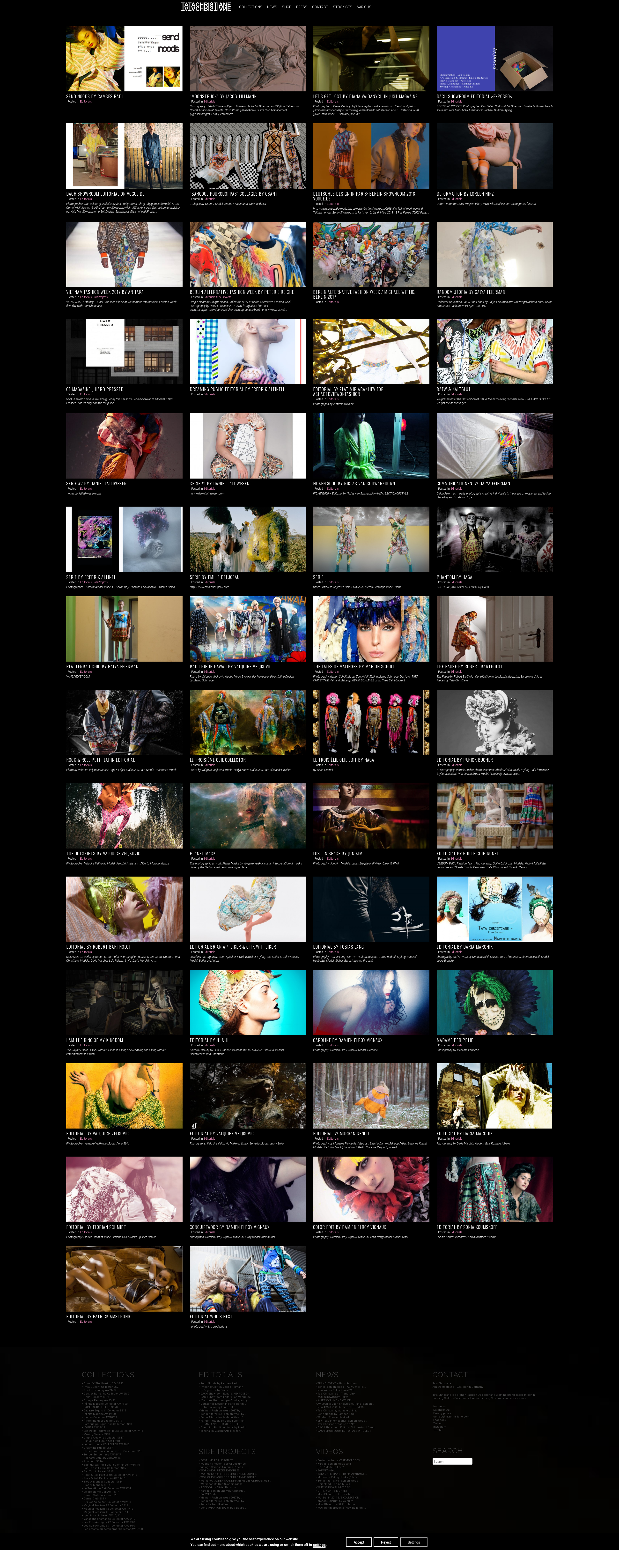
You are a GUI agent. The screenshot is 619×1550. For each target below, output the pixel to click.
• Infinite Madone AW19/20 (99, 1414)
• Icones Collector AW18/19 (99, 1417)
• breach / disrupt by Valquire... (335, 1501)
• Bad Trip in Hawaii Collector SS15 (104, 1468)
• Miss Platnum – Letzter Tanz (335, 1494)
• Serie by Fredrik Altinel (214, 1504)
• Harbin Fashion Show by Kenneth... (222, 1490)
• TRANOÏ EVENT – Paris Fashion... (337, 1383)
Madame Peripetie (455, 1040)
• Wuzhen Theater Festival (332, 1417)
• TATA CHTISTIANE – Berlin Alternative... (341, 1474)
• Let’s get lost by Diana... (214, 1390)
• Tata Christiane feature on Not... (336, 1424)
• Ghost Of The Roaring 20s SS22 (102, 1383)
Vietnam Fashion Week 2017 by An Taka (105, 292)
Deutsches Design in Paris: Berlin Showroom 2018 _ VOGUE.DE (365, 196)
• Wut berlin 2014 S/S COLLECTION (337, 1497)
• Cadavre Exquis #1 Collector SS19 (104, 1410)
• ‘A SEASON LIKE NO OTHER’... (335, 1400)
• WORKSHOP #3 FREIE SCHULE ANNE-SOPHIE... (228, 1477)
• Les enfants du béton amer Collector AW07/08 (112, 1529)
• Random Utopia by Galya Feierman (221, 1420)
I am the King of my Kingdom (94, 1040)
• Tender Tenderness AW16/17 (101, 1454)
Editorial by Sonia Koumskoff (467, 1227)
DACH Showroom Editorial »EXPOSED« (474, 96)
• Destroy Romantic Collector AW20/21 (106, 1393)
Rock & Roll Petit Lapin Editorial (100, 760)
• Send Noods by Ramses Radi (218, 1383)
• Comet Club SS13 (94, 1498)
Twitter (437, 1423)
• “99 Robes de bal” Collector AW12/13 (106, 1502)
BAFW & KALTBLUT (454, 389)
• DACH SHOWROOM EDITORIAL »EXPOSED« (343, 1430)
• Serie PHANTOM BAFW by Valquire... (223, 1507)
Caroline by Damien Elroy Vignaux (348, 1040)
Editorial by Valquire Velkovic (97, 1133)
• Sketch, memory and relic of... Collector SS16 (112, 1451)
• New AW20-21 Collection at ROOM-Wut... (342, 1407)
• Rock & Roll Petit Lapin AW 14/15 (103, 1478)
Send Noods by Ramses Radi (94, 96)
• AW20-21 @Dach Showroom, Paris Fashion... (345, 1403)
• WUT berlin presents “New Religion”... (341, 1507)
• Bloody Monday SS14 (96, 1485)
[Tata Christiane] (206, 6)
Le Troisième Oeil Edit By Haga (343, 760)
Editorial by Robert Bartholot (98, 947)
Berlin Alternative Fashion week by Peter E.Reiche (242, 292)
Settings (414, 1542)
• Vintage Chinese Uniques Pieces (221, 1467)
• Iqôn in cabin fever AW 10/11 (101, 1515)
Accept (359, 1542)
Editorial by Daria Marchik (465, 947)
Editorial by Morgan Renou (341, 1133)
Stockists (342, 7)
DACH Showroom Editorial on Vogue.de (105, 194)
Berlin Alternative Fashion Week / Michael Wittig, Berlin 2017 (364, 294)
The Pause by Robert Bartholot (470, 666)
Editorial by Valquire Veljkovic (222, 1133)
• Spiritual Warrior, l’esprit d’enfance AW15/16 (111, 1464)
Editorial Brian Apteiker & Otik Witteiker (233, 947)
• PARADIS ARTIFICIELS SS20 (100, 1407)
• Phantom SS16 (92, 1461)
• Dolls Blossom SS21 (95, 1397)
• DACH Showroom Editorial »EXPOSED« (224, 1393)
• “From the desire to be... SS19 (102, 1420)
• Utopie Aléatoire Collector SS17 (103, 1437)
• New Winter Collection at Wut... (336, 1390)
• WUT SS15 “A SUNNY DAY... (334, 1487)
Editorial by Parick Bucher (465, 760)
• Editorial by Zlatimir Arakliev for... (220, 1430)
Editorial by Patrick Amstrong (98, 1316)
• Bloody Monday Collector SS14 (102, 1481)
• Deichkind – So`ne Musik (333, 1484)
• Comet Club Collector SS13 (100, 1495)
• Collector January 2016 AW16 (101, 1458)
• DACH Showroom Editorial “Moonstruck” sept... (346, 1427)
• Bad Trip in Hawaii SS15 (97, 1471)
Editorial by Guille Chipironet (468, 853)
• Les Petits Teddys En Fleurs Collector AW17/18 (112, 1430)
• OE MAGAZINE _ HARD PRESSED (220, 1424)
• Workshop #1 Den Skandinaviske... (222, 1484)
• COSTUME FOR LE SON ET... (217, 1460)
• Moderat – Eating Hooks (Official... (338, 1477)
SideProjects (100, 297)
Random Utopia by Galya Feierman (471, 292)
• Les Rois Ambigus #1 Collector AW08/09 (108, 1525)
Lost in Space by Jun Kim (337, 853)
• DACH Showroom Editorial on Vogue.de (225, 1397)
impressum (440, 1406)
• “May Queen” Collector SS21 (101, 1386)
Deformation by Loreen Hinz (465, 194)
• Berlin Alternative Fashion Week (337, 1480)
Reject (386, 1542)
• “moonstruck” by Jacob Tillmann (221, 1386)
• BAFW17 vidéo (208, 1494)
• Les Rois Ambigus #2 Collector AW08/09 (108, 1522)
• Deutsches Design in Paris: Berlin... (222, 1403)
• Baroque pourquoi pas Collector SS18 (107, 1424)
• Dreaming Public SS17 (97, 1447)
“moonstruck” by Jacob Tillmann (223, 96)
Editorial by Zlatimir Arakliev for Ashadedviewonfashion (348, 391)
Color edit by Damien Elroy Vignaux (349, 1227)
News (272, 7)
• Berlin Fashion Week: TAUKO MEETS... (341, 1386)
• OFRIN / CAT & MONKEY (331, 1490)
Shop (286, 7)
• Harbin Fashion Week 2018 (333, 1463)
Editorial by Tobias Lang (338, 947)
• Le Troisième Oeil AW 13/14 (100, 1491)
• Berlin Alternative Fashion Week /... (222, 1417)
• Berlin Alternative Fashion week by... (222, 1414)
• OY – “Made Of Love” (330, 1467)
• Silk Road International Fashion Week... (341, 1420)
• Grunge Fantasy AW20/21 (98, 1400)
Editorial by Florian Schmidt (96, 1227)
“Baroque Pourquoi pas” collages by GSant (234, 194)
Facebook (439, 1420)
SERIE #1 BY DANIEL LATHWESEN (220, 483)
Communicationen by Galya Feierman (473, 483)
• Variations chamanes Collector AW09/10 (108, 1518)
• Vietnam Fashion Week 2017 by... (220, 1410)
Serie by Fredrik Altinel (91, 577)
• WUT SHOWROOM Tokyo (332, 1397)
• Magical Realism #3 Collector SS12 (105, 1505)
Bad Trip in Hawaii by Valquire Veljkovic (231, 666)
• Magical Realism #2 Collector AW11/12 (107, 1508)
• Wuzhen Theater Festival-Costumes (222, 1463)
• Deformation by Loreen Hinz (218, 1407)
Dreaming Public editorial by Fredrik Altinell (237, 389)
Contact (320, 7)
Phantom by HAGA (454, 577)
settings (319, 1545)
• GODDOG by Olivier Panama (217, 1487)
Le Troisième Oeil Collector (218, 760)
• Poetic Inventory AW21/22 (99, 1390)
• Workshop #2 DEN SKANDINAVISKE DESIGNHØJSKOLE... (235, 1480)
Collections (250, 7)
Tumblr (437, 1430)
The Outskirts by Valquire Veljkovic (103, 853)
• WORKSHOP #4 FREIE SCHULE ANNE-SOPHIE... (228, 1474)
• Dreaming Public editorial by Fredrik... (224, 1427)
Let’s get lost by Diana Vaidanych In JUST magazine (365, 96)
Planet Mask (203, 853)
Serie (318, 577)
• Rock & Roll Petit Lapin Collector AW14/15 (109, 1474)
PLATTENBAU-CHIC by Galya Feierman (102, 666)
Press (301, 7)
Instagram (439, 1426)
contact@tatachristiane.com (451, 1416)
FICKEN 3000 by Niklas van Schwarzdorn (354, 483)
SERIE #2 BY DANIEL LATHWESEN (96, 483)
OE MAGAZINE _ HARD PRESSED (95, 389)
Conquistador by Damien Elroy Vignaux (230, 1227)
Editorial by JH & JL (209, 1040)
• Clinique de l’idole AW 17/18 (101, 1441)
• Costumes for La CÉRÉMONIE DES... (339, 1460)
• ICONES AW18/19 (93, 1427)
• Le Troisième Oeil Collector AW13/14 (106, 1488)
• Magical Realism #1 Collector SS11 (105, 1512)
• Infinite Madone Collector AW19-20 (104, 1403)
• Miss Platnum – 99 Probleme (335, 1504)
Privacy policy (442, 1413)
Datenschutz (441, 1409)
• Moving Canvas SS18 (96, 1434)
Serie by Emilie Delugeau (215, 577)
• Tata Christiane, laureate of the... (337, 1410)
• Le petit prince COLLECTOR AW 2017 (105, 1444)
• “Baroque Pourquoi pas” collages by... (224, 1400)
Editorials (86, 101)
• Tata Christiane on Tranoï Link (335, 1393)
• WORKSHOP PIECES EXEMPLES (219, 1470)
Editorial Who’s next (211, 1316)
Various (364, 7)
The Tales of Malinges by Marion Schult (354, 666)
